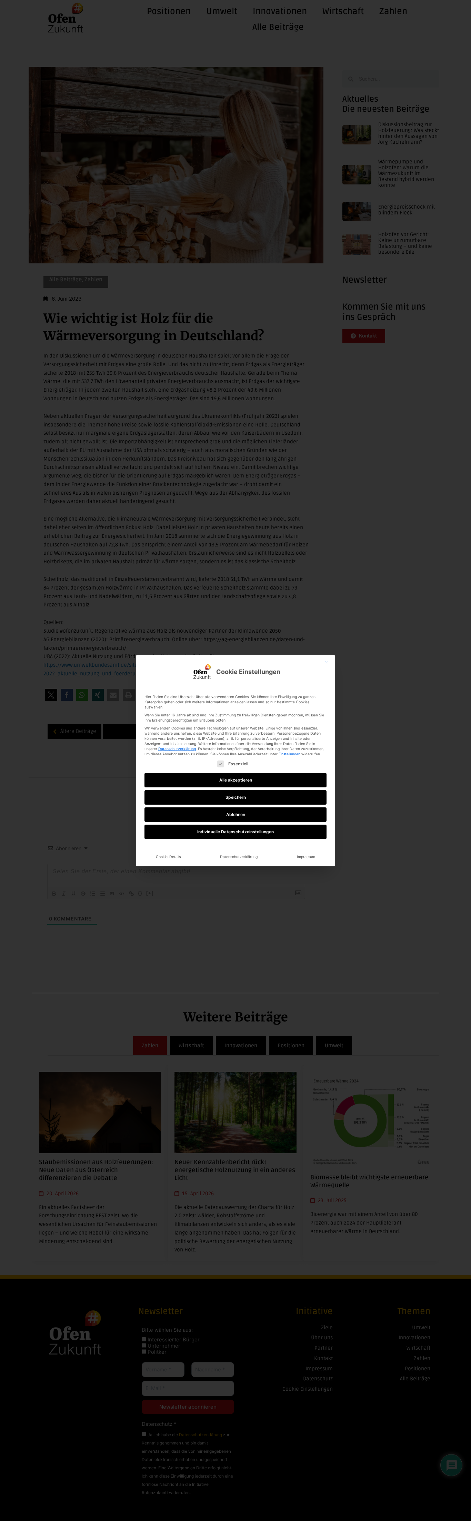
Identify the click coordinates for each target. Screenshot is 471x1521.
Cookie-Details (168, 857)
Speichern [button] (236, 797)
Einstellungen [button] (289, 754)
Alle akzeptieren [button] (235, 780)
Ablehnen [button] (235, 814)
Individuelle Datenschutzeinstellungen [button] (235, 831)
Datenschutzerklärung (177, 749)
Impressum (306, 857)
